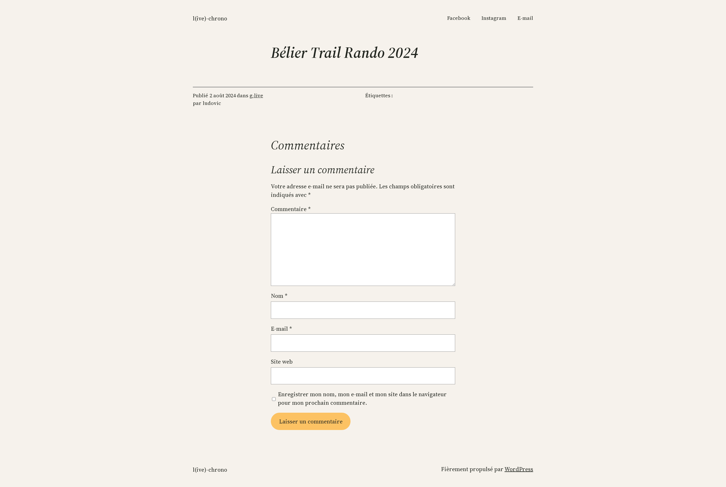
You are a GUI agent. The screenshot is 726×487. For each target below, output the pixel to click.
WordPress (519, 469)
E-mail (281, 329)
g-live (256, 95)
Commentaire (291, 209)
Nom (279, 296)
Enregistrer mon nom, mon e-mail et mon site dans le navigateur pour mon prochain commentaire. (362, 398)
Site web (282, 362)
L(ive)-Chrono (210, 18)
